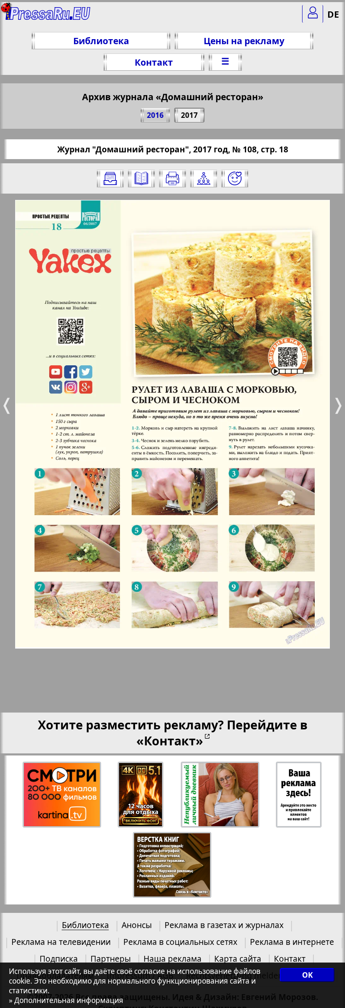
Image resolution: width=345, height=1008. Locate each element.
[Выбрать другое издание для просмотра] (110, 178)
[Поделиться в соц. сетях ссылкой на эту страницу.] (203, 178)
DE (333, 14)
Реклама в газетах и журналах (224, 925)
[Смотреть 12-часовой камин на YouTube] (141, 795)
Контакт (154, 62)
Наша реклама (172, 958)
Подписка (59, 958)
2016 (155, 115)
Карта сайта (237, 958)
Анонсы (137, 925)
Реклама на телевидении (61, 941)
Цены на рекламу (244, 41)
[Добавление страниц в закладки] (234, 178)
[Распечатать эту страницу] (172, 178)
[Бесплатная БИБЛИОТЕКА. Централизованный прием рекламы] (48, 17)
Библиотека (101, 41)
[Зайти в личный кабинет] (312, 14)
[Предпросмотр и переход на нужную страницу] (141, 178)
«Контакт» (169, 740)
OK (307, 975)
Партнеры (110, 958)
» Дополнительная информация (66, 1000)
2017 (189, 115)
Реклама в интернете (292, 941)
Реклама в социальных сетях (180, 941)
